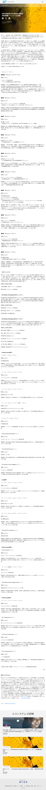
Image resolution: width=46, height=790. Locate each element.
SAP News (10, 21)
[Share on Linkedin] (9, 18)
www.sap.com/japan (25, 698)
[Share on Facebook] (2, 18)
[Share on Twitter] (6, 18)
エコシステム (5, 5)
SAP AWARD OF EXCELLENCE (9, 703)
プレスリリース (4, 21)
